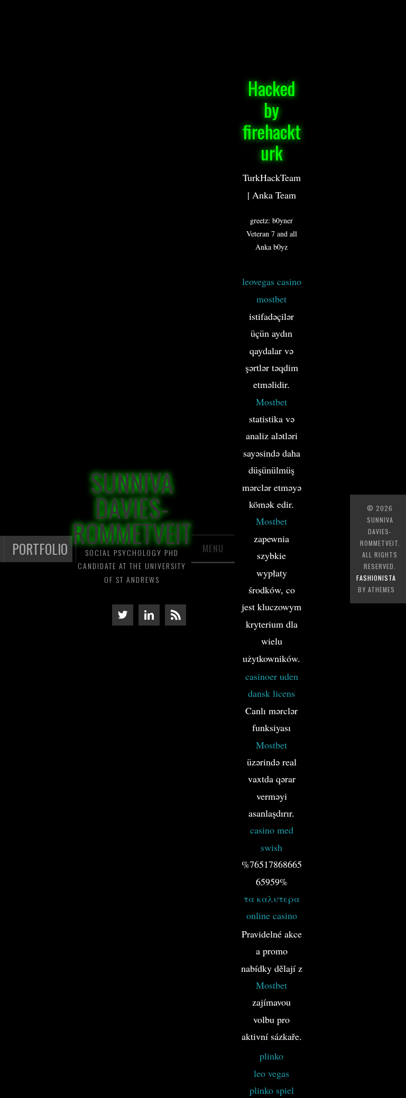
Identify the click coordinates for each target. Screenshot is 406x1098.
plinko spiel (272, 1090)
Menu (213, 548)
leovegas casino (271, 281)
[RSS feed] (175, 615)
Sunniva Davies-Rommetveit (131, 507)
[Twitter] (122, 615)
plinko (271, 1055)
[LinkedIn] (149, 615)
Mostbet (271, 401)
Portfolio (40, 549)
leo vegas (271, 1073)
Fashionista (376, 578)
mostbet (271, 298)
